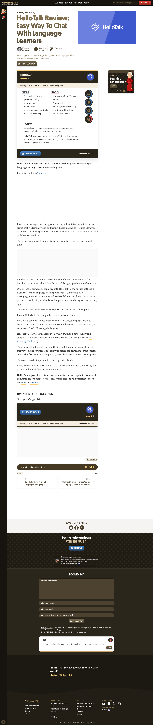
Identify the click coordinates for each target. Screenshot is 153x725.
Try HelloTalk (28, 64)
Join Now (76, 548)
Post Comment (76, 621)
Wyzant (34, 382)
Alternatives (86, 154)
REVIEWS (29, 12)
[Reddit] (71, 527)
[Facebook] (76, 527)
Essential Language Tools (86, 703)
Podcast (78, 3)
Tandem (41, 173)
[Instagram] (119, 704)
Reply (109, 647)
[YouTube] (103, 704)
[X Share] (82, 527)
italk (23, 382)
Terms (27, 711)
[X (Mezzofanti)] (114, 704)
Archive (54, 717)
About (87, 3)
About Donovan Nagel (59, 709)
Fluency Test (81, 709)
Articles (59, 3)
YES (113, 86)
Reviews (68, 3)
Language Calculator (84, 706)
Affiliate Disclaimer (32, 706)
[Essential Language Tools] (3, 17)
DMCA (27, 714)
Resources (145, 3)
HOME (20, 12)
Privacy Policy (30, 708)
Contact (54, 714)
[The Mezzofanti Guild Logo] (10, 3)
